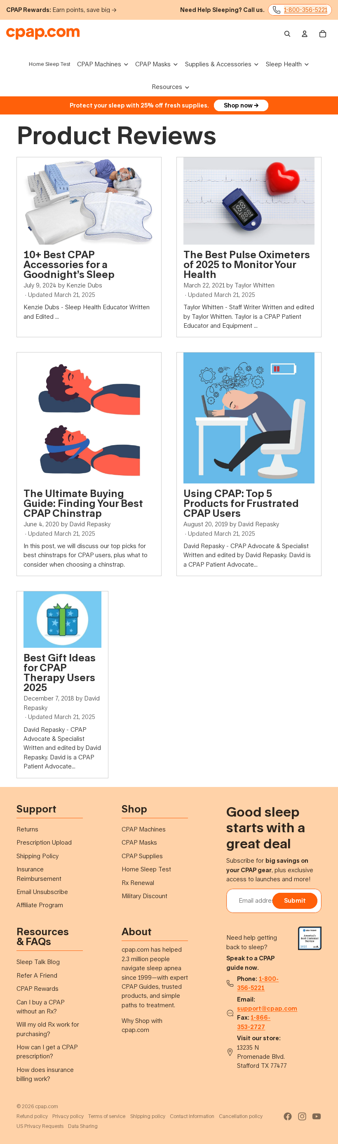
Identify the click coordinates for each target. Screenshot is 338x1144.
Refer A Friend (36, 975)
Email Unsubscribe (42, 891)
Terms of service (106, 1116)
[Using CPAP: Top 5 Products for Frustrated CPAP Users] (249, 418)
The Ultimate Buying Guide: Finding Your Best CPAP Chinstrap (83, 503)
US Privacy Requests (39, 1126)
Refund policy (32, 1116)
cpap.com (46, 1106)
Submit (295, 900)
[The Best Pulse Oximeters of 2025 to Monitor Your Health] (249, 201)
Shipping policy (147, 1116)
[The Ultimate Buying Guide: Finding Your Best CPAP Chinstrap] (89, 418)
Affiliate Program (39, 904)
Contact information (192, 1116)
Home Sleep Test (146, 869)
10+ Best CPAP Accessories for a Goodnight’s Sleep (69, 264)
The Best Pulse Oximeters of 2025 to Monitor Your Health (246, 264)
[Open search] (287, 34)
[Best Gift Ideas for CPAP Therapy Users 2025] (62, 619)
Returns (27, 829)
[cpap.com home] (43, 34)
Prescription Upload (44, 842)
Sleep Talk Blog (38, 961)
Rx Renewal (138, 882)
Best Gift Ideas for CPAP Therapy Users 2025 (59, 672)
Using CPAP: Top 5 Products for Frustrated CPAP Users (241, 503)
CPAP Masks (139, 842)
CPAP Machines (144, 829)
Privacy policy (68, 1116)
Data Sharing (83, 1126)
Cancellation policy (241, 1116)
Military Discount (144, 895)
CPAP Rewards (37, 988)
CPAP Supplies (142, 855)
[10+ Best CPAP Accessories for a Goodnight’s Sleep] (89, 201)
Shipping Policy (37, 855)
